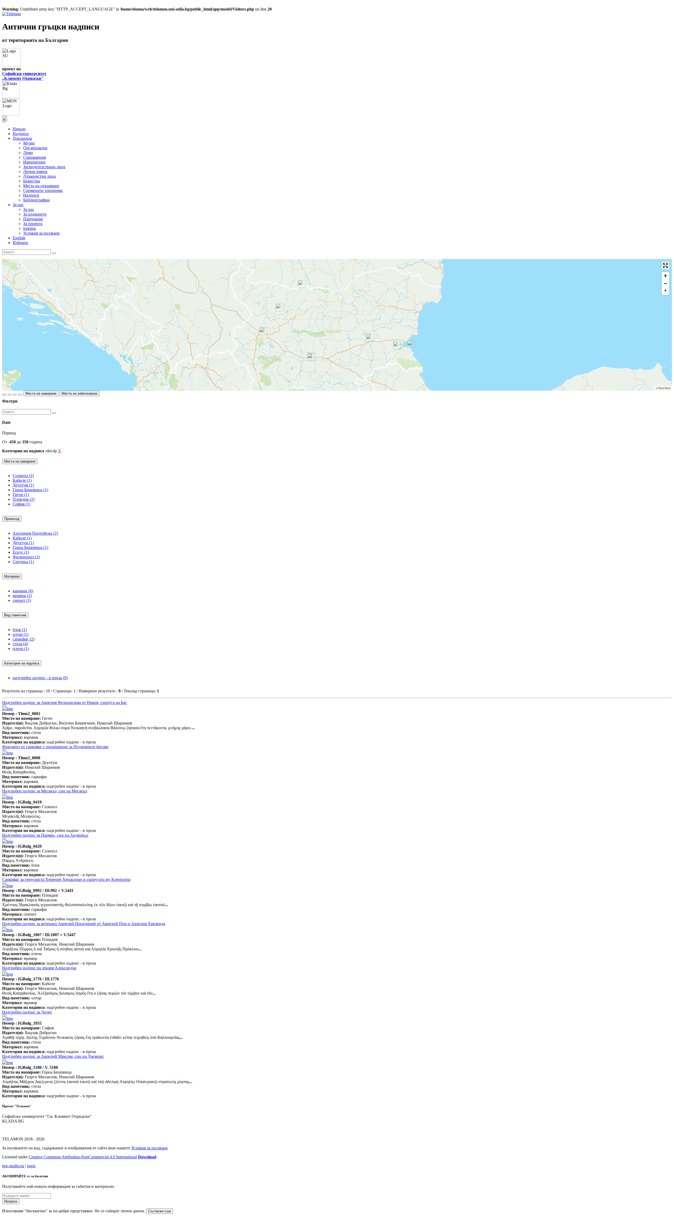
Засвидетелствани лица (44, 167)
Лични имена (35, 171)
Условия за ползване (41, 233)
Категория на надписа (21, 663)
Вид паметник (15, 615)
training (29, 228)
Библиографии (36, 200)
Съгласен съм (159, 1211)
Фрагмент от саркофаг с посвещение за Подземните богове (55, 747)
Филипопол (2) (26, 557)
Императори (34, 162)
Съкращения (34, 157)
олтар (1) (20, 634)
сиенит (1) (22, 600)
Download (147, 1157)
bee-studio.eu (13, 1166)
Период (9, 433)
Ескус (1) (21, 552)
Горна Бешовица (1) (30, 490)
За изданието (35, 214)
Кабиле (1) (22, 480)
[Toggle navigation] (4, 121)
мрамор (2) (22, 595)
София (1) (21, 504)
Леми (28, 152)
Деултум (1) (23, 485)
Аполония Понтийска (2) (35, 533)
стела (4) (20, 644)
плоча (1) (21, 648)
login (31, 1166)
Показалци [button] (22, 138)
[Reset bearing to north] (665, 291)
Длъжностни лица (39, 176)
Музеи (29, 143)
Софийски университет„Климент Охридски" (24, 76)
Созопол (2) (23, 475)
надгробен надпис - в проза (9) (40, 678)
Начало (19, 129)
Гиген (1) (21, 494)
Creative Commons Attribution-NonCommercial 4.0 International (83, 1157)
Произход (11, 519)
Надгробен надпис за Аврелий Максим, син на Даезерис (53, 1056)
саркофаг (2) (23, 639)
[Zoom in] (665, 276)
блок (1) (20, 629)
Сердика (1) (23, 561)
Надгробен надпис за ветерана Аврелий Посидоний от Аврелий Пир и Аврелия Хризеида (83, 923)
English (19, 238)
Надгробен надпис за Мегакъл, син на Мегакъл (44, 791)
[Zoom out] (665, 283)
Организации (35, 148)
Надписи (21, 133)
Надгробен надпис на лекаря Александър (39, 968)
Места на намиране (40, 393)
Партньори (33, 219)
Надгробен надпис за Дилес (27, 1012)
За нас (28, 209)
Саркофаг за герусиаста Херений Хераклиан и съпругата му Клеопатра (66, 879)
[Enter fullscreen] (665, 265)
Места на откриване (41, 185)
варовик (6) (23, 591)
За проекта (32, 223)
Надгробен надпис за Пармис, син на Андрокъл (45, 835)
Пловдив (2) (23, 499)
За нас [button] (18, 204)
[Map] (337, 325)
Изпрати (10, 1201)
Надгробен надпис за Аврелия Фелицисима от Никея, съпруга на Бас (64, 702)
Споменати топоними (43, 190)
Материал (12, 576)
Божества (31, 181)
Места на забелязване (79, 393)
